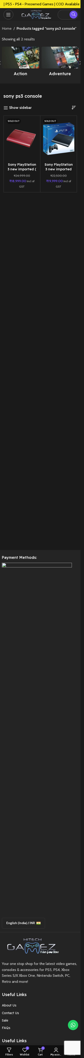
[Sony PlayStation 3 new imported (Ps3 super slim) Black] (59, 139)
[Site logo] (35, 14)
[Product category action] (20, 63)
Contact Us (10, 1013)
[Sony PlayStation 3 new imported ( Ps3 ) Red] (22, 139)
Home (7, 28)
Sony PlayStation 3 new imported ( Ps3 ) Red (22, 169)
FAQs (6, 1028)
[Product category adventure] (60, 63)
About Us (9, 1005)
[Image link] (31, 945)
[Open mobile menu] (8, 14)
